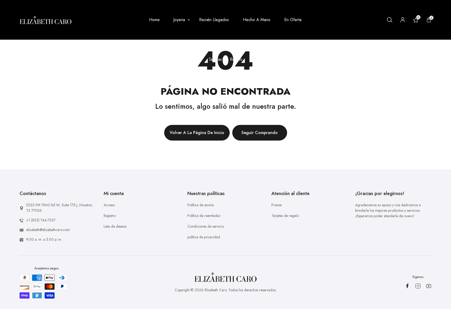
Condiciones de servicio (205, 226)
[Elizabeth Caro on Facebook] (407, 285)
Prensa (276, 205)
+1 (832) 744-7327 (40, 220)
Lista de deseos (115, 226)
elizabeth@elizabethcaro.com (48, 229)
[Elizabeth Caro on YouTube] (428, 286)
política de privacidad (203, 237)
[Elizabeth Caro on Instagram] (418, 286)
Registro (110, 215)
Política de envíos (200, 205)
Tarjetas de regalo (285, 215)
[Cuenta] (402, 19)
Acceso (109, 205)
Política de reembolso (203, 215)
